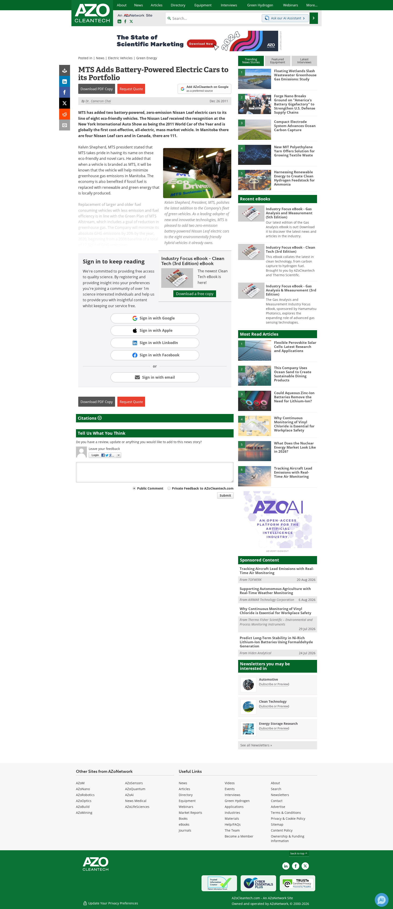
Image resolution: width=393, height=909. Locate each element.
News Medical (135, 801)
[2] (254, 104)
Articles (184, 789)
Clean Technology (273, 701)
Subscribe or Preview (274, 684)
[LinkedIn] (64, 81)
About (275, 783)
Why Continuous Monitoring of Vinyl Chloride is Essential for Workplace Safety (294, 424)
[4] (254, 155)
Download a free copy (194, 293)
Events (230, 789)
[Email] (64, 125)
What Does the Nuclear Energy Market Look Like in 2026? (295, 447)
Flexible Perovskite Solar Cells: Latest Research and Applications (295, 346)
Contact (276, 801)
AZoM (80, 783)
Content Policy (281, 830)
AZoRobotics (85, 795)
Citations (88, 418)
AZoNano (83, 789)
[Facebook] (64, 92)
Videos (230, 783)
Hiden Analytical (259, 653)
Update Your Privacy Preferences (112, 903)
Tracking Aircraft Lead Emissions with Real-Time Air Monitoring (293, 472)
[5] (254, 180)
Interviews (232, 795)
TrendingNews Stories (251, 60)
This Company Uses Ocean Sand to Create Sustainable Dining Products (292, 373)
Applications (234, 806)
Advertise (278, 806)
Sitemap (277, 824)
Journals (185, 830)
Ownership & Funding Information (287, 838)
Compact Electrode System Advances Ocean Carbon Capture (295, 125)
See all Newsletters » (256, 745)
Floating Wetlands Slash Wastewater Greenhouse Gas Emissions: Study (295, 75)
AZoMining (84, 812)
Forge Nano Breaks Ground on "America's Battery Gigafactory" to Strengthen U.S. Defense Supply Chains (294, 104)
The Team (232, 830)
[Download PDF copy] (64, 70)
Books (183, 818)
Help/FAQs (233, 824)
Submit (225, 495)
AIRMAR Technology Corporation (271, 599)
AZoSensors (134, 783)
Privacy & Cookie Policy (288, 818)
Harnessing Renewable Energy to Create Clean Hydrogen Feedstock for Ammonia (294, 178)
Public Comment (150, 488)
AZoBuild (83, 806)
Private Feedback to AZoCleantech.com (203, 488)
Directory (186, 795)
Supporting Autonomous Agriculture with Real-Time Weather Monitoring (275, 590)
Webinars (186, 806)
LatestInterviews (304, 60)
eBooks (184, 824)
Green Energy (146, 58)
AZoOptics (83, 801)
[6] (254, 476)
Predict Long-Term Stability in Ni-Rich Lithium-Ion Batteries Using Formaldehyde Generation (276, 642)
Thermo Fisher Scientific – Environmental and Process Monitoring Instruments (276, 622)
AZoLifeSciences (137, 806)
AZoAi (129, 795)
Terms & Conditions (286, 812)
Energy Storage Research (278, 723)
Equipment (187, 801)
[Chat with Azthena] (381, 900)
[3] (254, 129)
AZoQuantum (135, 789)
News (100, 58)
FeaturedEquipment (277, 60)
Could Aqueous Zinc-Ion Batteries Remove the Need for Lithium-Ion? (294, 397)
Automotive (268, 679)
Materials (232, 818)
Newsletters (280, 795)
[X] (64, 103)
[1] (254, 79)
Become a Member (239, 836)
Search (276, 789)
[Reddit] (64, 114)
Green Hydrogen (237, 801)
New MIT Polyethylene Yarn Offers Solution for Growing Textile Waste (294, 151)
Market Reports (190, 812)
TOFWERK (255, 579)
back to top (297, 853)
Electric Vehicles (120, 58)
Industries (232, 812)
